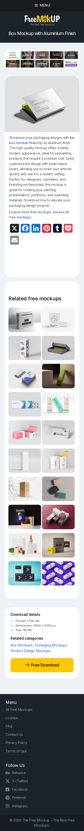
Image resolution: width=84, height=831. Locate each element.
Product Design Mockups (30, 651)
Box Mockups (21, 645)
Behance (19, 773)
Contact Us (14, 734)
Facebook (20, 789)
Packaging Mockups (51, 645)
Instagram (19, 806)
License (12, 718)
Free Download (44, 665)
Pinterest (18, 797)
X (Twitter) (20, 781)
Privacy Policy (16, 742)
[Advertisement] (46, 264)
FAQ (9, 726)
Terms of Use (16, 751)
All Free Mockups (19, 709)
